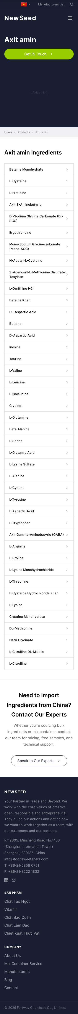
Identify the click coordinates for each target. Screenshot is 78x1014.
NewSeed (20, 18)
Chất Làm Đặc (16, 925)
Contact (11, 988)
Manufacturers (17, 972)
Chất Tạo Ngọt (17, 901)
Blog (8, 980)
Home (8, 132)
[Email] (14, 881)
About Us (12, 955)
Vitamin (11, 909)
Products (24, 132)
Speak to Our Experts (35, 761)
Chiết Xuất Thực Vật (21, 933)
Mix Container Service (23, 963)
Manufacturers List (51, 4)
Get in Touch (35, 54)
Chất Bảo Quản (17, 917)
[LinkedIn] (6, 881)
